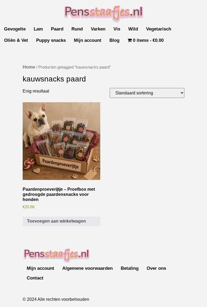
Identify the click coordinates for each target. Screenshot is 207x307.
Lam (38, 29)
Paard (57, 29)
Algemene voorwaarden (87, 268)
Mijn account (87, 40)
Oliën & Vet (16, 40)
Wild (133, 29)
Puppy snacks (51, 40)
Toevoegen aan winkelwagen (56, 221)
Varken (98, 29)
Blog (114, 40)
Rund (77, 29)
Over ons (156, 268)
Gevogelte (15, 29)
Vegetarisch (158, 29)
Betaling (130, 268)
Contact (35, 278)
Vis (116, 29)
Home (29, 67)
